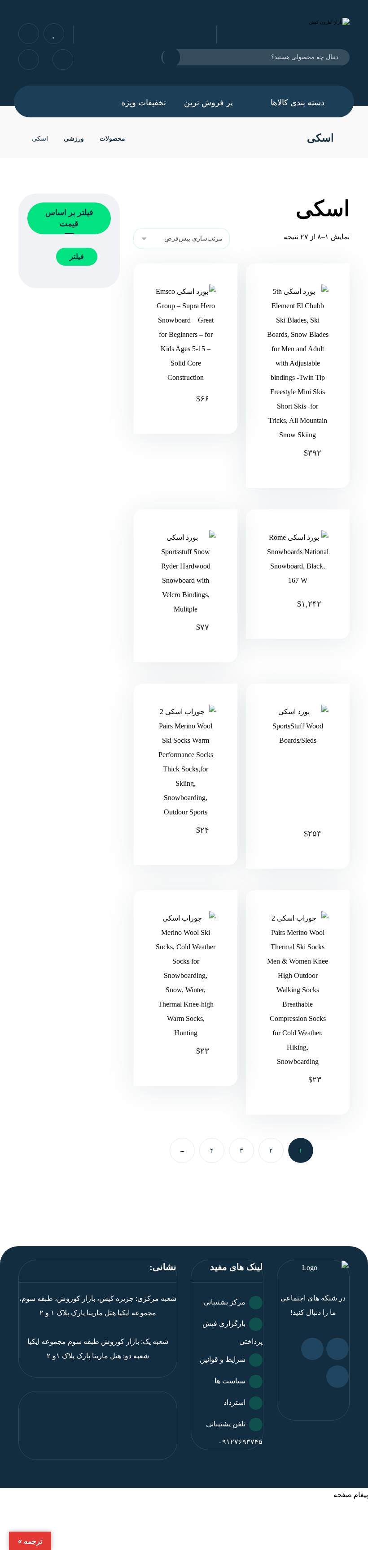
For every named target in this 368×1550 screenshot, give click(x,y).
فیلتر (77, 256)
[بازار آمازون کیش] (143, 138)
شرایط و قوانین (222, 1359)
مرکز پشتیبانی (224, 1302)
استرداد (234, 1402)
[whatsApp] (337, 1349)
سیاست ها (230, 1381)
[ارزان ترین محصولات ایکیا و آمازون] (288, 30)
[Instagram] (312, 1349)
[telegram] (337, 1376)
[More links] (90, 102)
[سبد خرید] (28, 59)
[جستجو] (176, 57)
